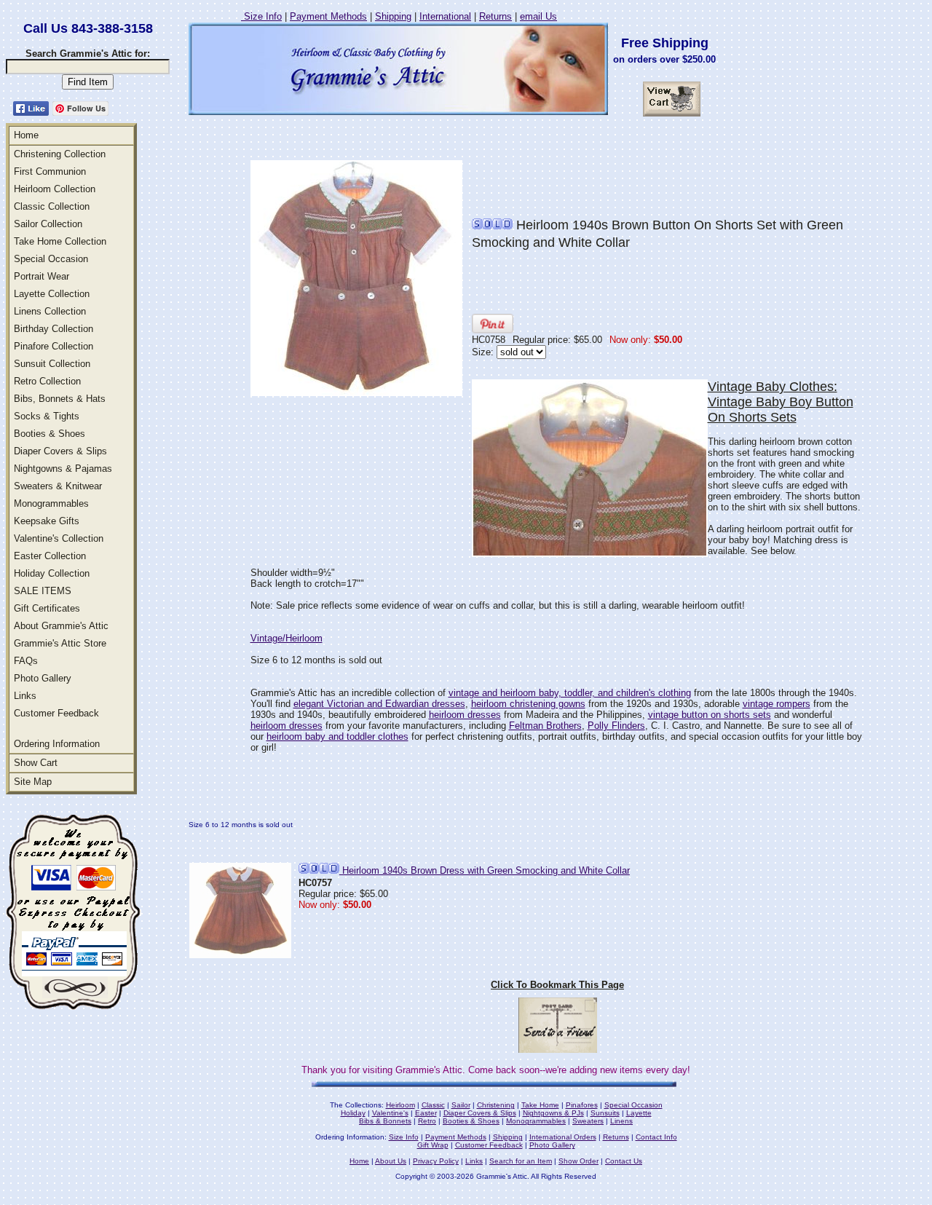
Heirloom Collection (54, 188)
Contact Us (623, 1161)
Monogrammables (51, 503)
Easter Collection (50, 555)
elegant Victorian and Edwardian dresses (379, 703)
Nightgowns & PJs (553, 1113)
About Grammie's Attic (61, 625)
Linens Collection (50, 311)
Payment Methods (328, 16)
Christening (496, 1105)
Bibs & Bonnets (385, 1121)
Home (26, 135)
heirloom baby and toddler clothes (337, 736)
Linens (621, 1121)
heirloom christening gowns (528, 703)
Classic (433, 1105)
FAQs (26, 660)
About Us (390, 1161)
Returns (495, 16)
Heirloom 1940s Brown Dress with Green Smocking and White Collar (484, 870)
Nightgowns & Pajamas (63, 468)
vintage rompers (776, 703)
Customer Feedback (56, 713)
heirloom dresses (465, 714)
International (445, 16)
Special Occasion (51, 258)
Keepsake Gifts (46, 520)
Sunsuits (605, 1113)
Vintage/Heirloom (286, 638)
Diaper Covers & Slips (60, 451)
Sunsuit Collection (52, 363)
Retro (427, 1121)
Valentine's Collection (58, 538)
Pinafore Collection (53, 346)
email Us (538, 16)
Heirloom (400, 1105)
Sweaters (588, 1121)
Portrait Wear (41, 276)
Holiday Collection (52, 573)
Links (25, 695)
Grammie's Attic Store (60, 643)
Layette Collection (52, 293)
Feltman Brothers (545, 725)
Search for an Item (520, 1161)
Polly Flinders (616, 725)
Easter (426, 1113)
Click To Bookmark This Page (557, 984)
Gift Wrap (433, 1145)
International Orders (562, 1137)
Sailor (460, 1105)
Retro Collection (47, 381)
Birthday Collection (53, 328)
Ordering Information (57, 743)
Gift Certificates (47, 608)
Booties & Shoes (49, 433)
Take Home (540, 1105)
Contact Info (656, 1137)
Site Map (33, 781)
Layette (639, 1113)
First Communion (50, 171)
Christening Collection (60, 154)
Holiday (353, 1113)
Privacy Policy (436, 1161)
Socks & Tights (46, 416)
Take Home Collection (60, 241)
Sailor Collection (48, 223)
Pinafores (582, 1105)
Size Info (261, 16)
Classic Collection (52, 206)
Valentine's (390, 1113)
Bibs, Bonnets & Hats (60, 398)
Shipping (393, 16)
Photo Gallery (42, 678)
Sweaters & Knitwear (58, 486)
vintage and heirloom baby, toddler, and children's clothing (570, 692)
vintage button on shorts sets (709, 714)
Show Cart (36, 762)
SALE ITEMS (42, 590)
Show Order (578, 1161)
